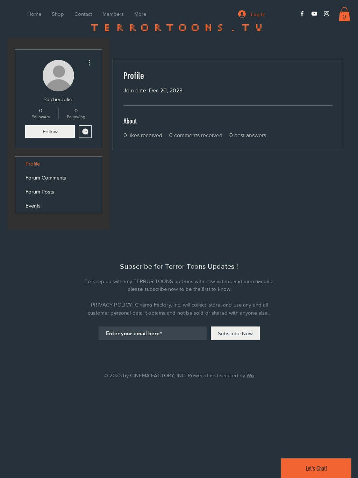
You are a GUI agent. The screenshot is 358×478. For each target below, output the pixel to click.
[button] (344, 14)
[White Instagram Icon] (326, 13)
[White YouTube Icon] (314, 13)
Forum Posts (40, 192)
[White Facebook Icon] (302, 13)
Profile (33, 164)
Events (33, 206)
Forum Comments (46, 178)
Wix (250, 375)
